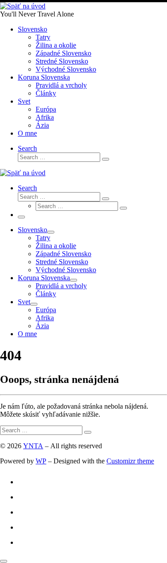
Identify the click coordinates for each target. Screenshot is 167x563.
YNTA (33, 446)
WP (41, 461)
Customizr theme (130, 461)
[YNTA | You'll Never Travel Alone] (22, 6)
